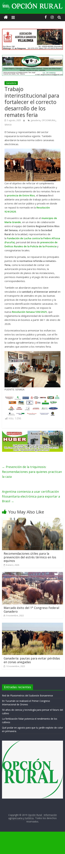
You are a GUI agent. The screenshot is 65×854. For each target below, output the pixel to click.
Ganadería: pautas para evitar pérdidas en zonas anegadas (32, 660)
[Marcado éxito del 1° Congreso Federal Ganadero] (32, 574)
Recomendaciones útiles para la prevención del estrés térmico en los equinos (30, 557)
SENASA (8, 124)
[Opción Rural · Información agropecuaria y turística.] (6, 17)
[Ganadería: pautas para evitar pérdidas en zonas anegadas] (32, 625)
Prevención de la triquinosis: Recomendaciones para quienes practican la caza (32, 472)
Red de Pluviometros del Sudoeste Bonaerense (27, 695)
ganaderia (35, 120)
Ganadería (11, 83)
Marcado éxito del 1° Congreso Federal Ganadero (31, 609)
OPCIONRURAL (49, 120)
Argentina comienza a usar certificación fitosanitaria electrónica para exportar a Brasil (31, 496)
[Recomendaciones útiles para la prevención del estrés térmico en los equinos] (32, 520)
